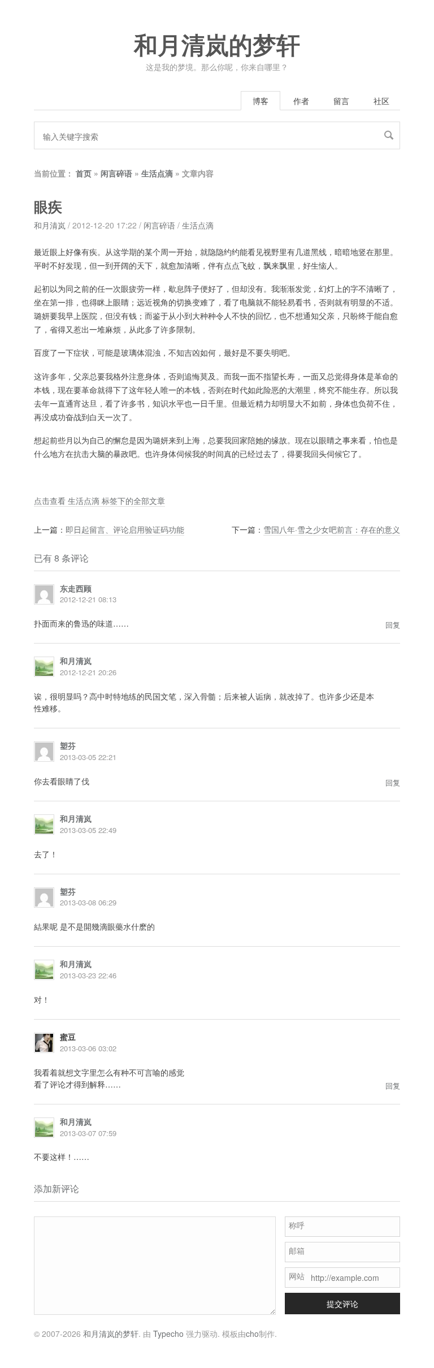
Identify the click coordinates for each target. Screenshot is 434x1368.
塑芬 (68, 745)
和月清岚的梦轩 (217, 46)
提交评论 (342, 1303)
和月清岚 (50, 225)
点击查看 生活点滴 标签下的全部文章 (99, 500)
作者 (301, 100)
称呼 (297, 1224)
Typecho (168, 1333)
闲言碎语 (116, 173)
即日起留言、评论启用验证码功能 (125, 529)
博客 (260, 100)
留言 (341, 100)
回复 (392, 624)
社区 (381, 100)
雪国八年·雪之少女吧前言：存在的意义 (331, 529)
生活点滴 (157, 173)
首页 (84, 173)
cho (252, 1333)
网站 (297, 1275)
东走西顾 (76, 588)
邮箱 (297, 1250)
